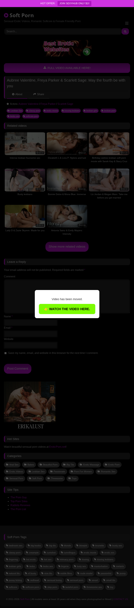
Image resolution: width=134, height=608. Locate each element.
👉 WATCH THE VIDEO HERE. (67, 309)
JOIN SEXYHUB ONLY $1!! (74, 3)
